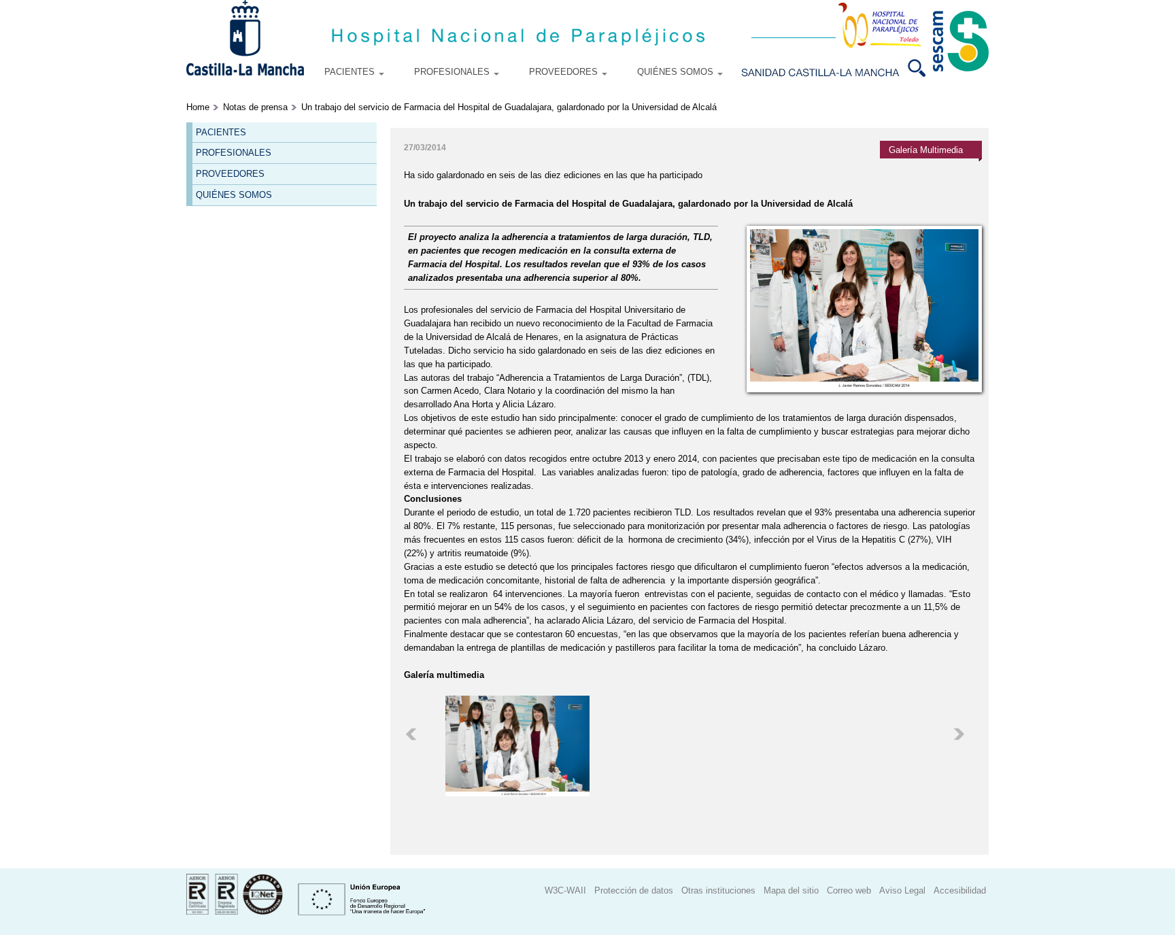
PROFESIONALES (453, 72)
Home (197, 107)
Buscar (922, 68)
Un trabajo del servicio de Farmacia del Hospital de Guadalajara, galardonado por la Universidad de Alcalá (509, 107)
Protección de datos (633, 891)
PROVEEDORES (564, 72)
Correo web (849, 891)
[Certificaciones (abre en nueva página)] (234, 911)
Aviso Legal (902, 891)
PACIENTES (350, 72)
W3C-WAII (565, 891)
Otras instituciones (718, 891)
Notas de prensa (255, 107)
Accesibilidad (960, 891)
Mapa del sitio (791, 891)
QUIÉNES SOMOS (676, 72)
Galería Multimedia (926, 150)
